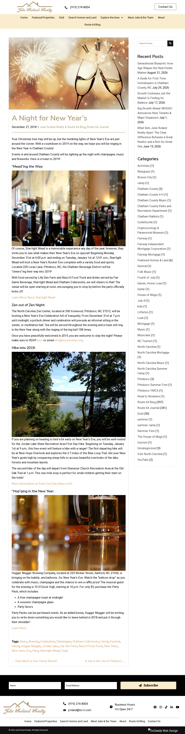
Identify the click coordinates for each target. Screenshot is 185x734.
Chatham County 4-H (150, 194)
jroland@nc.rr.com (79, 710)
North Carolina (146, 346)
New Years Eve (21, 650)
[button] (165, 6)
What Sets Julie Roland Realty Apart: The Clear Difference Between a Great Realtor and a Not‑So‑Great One (155, 137)
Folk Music (144, 272)
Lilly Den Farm (68, 646)
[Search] (170, 43)
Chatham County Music (152, 200)
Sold (140, 413)
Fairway (142, 238)
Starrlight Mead (50, 650)
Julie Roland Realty (52, 127)
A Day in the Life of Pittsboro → (105, 661)
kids (140, 306)
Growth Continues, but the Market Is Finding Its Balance (153, 98)
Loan (140, 318)
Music (141, 329)
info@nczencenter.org (69, 340)
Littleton (142, 312)
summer (142, 419)
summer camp (146, 425)
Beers (23, 641)
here (40, 340)
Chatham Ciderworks (86, 641)
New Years (111, 646)
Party (35, 650)
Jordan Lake (50, 646)
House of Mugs (147, 295)
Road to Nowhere (148, 396)
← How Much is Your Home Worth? (34, 661)
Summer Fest (146, 431)
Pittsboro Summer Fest (152, 385)
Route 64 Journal (98, 127)
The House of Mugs (150, 436)
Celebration (47, 641)
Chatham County (147, 189)
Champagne (63, 641)
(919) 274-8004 (78, 703)
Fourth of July (146, 277)
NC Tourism (145, 341)
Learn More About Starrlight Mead (33, 297)
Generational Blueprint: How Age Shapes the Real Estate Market (155, 68)
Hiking (16, 646)
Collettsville (145, 222)
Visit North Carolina (149, 454)
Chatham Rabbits (148, 216)
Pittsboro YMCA (147, 390)
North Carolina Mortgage (153, 352)
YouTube (142, 459)
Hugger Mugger (31, 646)
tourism (142, 442)
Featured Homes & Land (152, 260)
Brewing (34, 641)
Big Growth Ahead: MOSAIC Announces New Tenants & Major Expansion (154, 113)
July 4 (141, 300)
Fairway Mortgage (149, 254)
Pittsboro (143, 379)
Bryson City (144, 177)
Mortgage (143, 323)
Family (104, 641)
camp (141, 183)
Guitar (141, 289)
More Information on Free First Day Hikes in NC (42, 483)
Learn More (19, 628)
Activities (143, 165)
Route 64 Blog (76, 127)
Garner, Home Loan (149, 283)
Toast (64, 650)
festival (142, 266)
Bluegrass (143, 171)
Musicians (143, 335)
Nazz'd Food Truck (91, 646)
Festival (115, 641)
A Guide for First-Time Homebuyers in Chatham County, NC (153, 83)
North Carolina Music (150, 363)
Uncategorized (146, 448)
